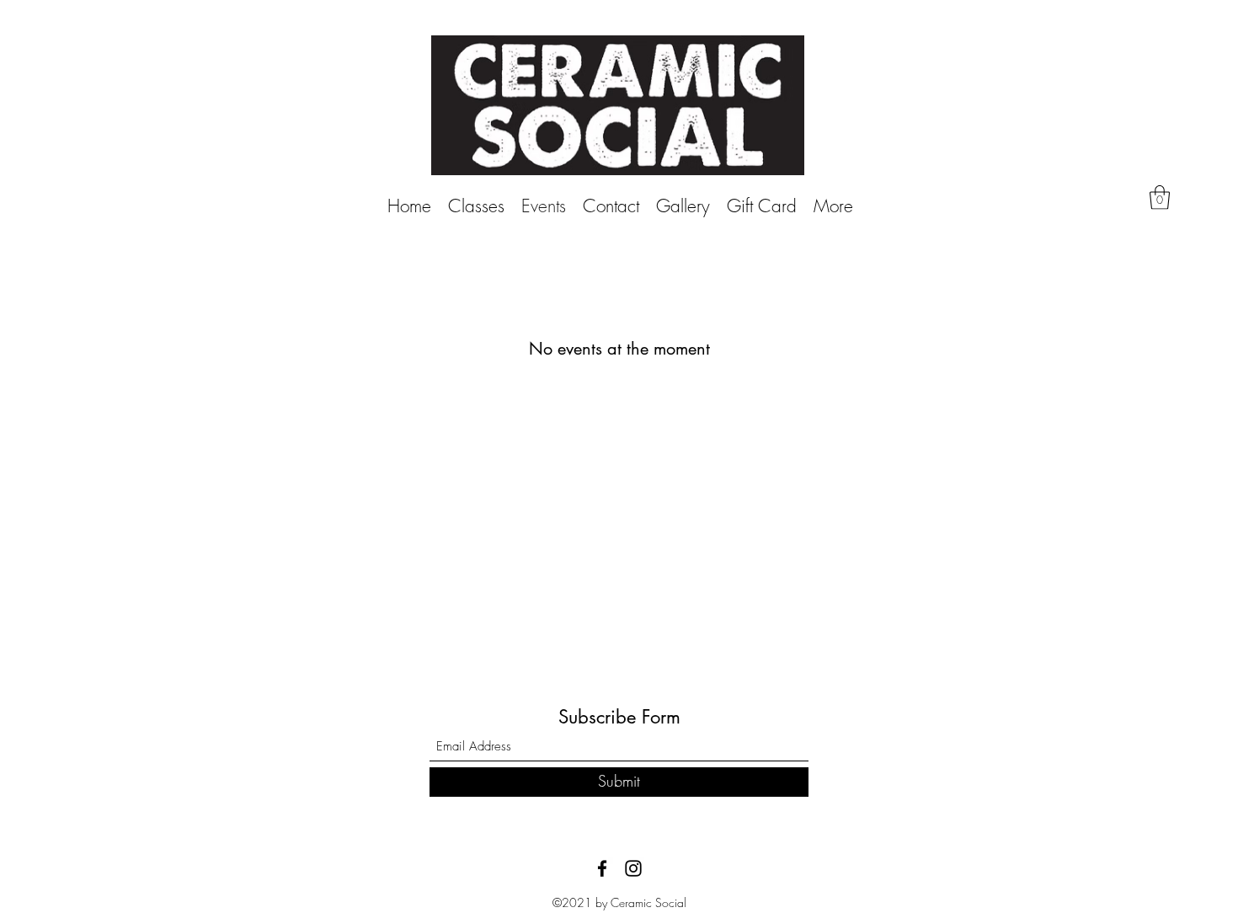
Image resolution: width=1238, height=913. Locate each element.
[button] (1160, 197)
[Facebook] (602, 868)
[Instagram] (633, 868)
